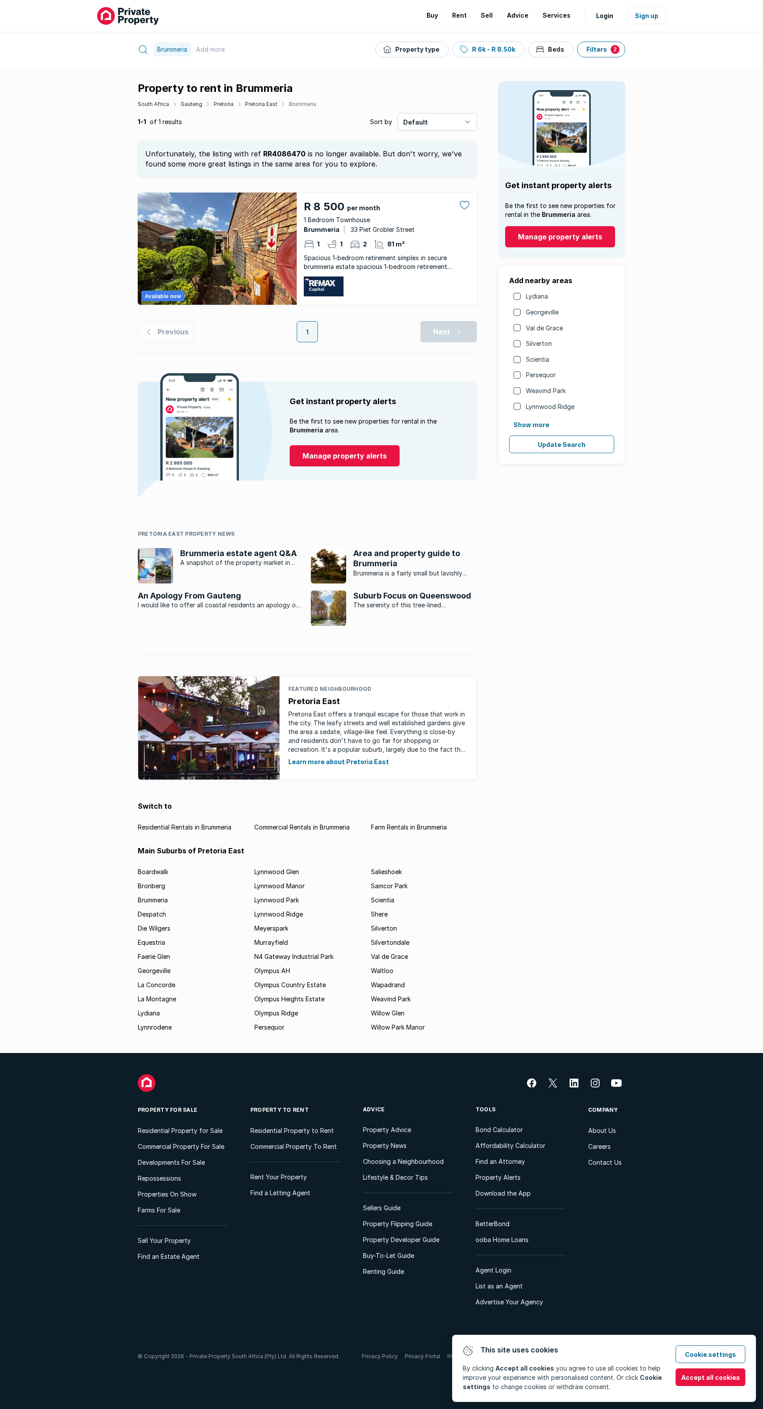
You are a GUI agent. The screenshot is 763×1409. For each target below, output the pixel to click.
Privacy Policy (380, 1356)
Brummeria (302, 104)
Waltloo (382, 970)
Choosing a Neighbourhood (403, 1161)
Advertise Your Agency (509, 1302)
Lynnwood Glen (276, 871)
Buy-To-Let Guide (388, 1255)
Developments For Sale (171, 1162)
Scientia (537, 359)
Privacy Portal (422, 1356)
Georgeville (542, 312)
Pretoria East (261, 104)
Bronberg (151, 886)
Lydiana (537, 296)
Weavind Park (546, 390)
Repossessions (159, 1178)
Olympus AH (272, 970)
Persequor (541, 375)
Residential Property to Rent (292, 1130)
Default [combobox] (415, 122)
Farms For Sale (159, 1210)
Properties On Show (167, 1194)
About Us (602, 1130)
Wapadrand (388, 985)
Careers (599, 1146)
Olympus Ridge (276, 1013)
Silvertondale (390, 942)
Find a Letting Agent (280, 1193)
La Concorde (156, 985)
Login (604, 15)
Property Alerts (498, 1177)
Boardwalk (153, 871)
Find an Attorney (500, 1161)
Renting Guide (383, 1271)
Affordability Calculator (510, 1145)
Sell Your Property (164, 1240)
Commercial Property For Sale (181, 1146)
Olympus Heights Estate (289, 999)
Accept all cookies (710, 1377)
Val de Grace (544, 328)
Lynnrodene (155, 1027)
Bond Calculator (499, 1129)
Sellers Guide (381, 1208)
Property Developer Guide (401, 1239)
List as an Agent (499, 1286)
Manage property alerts (560, 236)
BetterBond (493, 1223)
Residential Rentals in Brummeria (184, 827)
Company (603, 1109)
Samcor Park (389, 886)
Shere (379, 914)
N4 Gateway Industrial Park (293, 956)
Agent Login (493, 1270)
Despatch (152, 914)
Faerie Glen (154, 956)
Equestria (151, 942)
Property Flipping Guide (397, 1223)
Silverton (539, 343)
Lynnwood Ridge (550, 406)
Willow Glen (387, 1013)
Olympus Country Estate (290, 985)
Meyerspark (271, 928)
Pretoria (224, 104)
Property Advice (387, 1129)
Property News (385, 1145)
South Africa (153, 104)
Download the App (503, 1193)
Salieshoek (386, 871)
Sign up (646, 15)
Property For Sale (167, 1109)
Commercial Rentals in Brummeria (302, 827)
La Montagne (157, 999)
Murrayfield (271, 942)
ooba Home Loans (502, 1239)
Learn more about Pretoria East (338, 761)
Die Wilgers (154, 928)
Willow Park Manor (398, 1027)
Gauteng (191, 104)
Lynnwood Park (276, 900)
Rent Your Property (278, 1177)
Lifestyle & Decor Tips (395, 1177)
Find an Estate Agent (169, 1256)
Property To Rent (279, 1109)
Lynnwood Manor (279, 886)
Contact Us (605, 1162)
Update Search (561, 444)
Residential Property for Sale (180, 1130)
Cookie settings (710, 1354)
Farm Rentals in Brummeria (409, 827)
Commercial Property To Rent (293, 1146)
